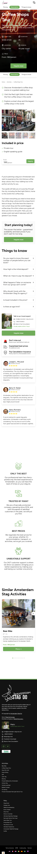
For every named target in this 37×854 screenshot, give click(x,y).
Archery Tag (5, 783)
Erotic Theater (7, 809)
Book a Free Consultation (23, 324)
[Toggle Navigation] (34, 2)
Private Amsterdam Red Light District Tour (12, 791)
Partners (30, 848)
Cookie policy (22, 848)
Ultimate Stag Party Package (11, 816)
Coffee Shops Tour (6, 768)
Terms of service (10, 848)
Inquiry (30, 161)
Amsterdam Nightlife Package (11, 829)
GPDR (16, 848)
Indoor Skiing (5, 772)
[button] (33, 120)
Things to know (26, 74)
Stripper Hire (7, 805)
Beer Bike (4, 766)
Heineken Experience (9, 826)
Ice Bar (5, 831)
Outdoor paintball (6, 785)
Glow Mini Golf (5, 770)
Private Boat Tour (8, 822)
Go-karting (4, 789)
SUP (3, 774)
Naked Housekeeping (9, 807)
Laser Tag (4, 776)
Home (3, 82)
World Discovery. (18, 719)
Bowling (4, 778)
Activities (9, 82)
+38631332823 (20, 321)
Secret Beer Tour (8, 820)
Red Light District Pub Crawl (10, 818)
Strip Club (6, 811)
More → (19, 649)
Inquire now (18, 239)
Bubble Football (6, 787)
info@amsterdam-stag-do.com (24, 319)
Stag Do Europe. (10, 717)
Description (14, 74)
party (5, 800)
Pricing (5, 74)
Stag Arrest (6, 803)
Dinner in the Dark (8, 814)
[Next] (33, 613)
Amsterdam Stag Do (16, 713)
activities (5, 763)
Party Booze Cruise (8, 824)
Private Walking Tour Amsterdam (10, 781)
